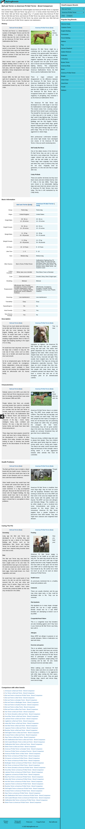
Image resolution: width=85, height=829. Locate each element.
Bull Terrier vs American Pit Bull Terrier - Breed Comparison (22, 756)
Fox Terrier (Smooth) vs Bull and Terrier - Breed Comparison (22, 714)
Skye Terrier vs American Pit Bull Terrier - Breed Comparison (22, 793)
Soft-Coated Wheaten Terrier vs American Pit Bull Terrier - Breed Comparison (27, 798)
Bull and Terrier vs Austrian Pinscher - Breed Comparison (22, 704)
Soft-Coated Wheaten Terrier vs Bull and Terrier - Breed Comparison (25, 742)
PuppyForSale (40, 822)
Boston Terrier (65, 62)
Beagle (63, 76)
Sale (20, 27)
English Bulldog (66, 31)
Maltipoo (63, 90)
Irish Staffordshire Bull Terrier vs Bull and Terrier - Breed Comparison (25, 739)
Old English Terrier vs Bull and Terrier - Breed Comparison (22, 732)
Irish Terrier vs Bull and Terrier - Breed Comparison (20, 711)
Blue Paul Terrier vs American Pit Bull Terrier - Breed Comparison (24, 777)
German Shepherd (66, 48)
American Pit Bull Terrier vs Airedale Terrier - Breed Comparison (23, 749)
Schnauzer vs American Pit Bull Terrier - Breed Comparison (22, 758)
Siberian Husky (65, 24)
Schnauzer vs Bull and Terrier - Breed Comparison (20, 690)
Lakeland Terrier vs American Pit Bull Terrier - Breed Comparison (24, 772)
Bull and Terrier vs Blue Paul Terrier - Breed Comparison (21, 709)
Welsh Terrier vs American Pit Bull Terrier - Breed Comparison (23, 802)
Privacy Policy (6, 822)
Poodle (63, 86)
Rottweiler (64, 55)
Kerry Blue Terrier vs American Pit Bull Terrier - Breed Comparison (24, 770)
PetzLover (29, 822)
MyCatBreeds (53, 822)
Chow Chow (64, 80)
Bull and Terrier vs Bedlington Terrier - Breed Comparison (22, 702)
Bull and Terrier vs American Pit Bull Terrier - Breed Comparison (23, 695)
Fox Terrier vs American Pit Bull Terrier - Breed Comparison (22, 760)
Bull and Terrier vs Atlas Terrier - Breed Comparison (20, 707)
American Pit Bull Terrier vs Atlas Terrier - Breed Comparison (22, 753)
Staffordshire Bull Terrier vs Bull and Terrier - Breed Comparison (23, 744)
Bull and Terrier (14, 27)
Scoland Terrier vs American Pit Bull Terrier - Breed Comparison (23, 791)
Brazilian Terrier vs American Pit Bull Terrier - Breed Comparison (24, 786)
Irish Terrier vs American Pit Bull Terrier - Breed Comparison (22, 765)
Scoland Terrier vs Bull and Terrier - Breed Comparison (21, 735)
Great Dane (64, 83)
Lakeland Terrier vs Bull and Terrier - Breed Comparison (21, 718)
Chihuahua (64, 59)
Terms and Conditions (17, 822)
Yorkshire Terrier (66, 27)
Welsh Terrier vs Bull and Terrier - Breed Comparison (20, 746)
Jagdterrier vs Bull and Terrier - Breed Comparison (19, 721)
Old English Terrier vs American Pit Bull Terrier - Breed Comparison (24, 788)
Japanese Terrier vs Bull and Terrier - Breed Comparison (21, 728)
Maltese (63, 41)
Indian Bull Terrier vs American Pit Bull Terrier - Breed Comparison (24, 779)
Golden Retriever (66, 52)
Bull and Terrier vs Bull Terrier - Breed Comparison (20, 697)
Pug (62, 45)
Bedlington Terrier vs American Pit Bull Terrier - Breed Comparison (24, 763)
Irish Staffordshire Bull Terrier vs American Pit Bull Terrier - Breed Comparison (27, 795)
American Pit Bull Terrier (42, 27)
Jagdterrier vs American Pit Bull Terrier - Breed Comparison (22, 774)
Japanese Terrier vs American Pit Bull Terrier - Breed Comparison (24, 784)
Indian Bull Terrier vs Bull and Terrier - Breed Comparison (22, 723)
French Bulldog (65, 38)
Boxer (63, 69)
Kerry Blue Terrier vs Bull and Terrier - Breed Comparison (21, 716)
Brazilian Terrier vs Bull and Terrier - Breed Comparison (21, 730)
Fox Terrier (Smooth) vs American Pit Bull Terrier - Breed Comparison (25, 767)
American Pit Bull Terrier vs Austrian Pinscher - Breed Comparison (24, 751)
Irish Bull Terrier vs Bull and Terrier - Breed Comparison (21, 725)
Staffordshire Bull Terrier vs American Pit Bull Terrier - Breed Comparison (26, 800)
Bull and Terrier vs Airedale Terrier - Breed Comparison (21, 700)
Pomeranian (64, 34)
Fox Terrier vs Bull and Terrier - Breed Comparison (19, 693)
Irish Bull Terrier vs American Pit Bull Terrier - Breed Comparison (24, 781)
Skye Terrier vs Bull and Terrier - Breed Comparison (20, 737)
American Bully (65, 66)
